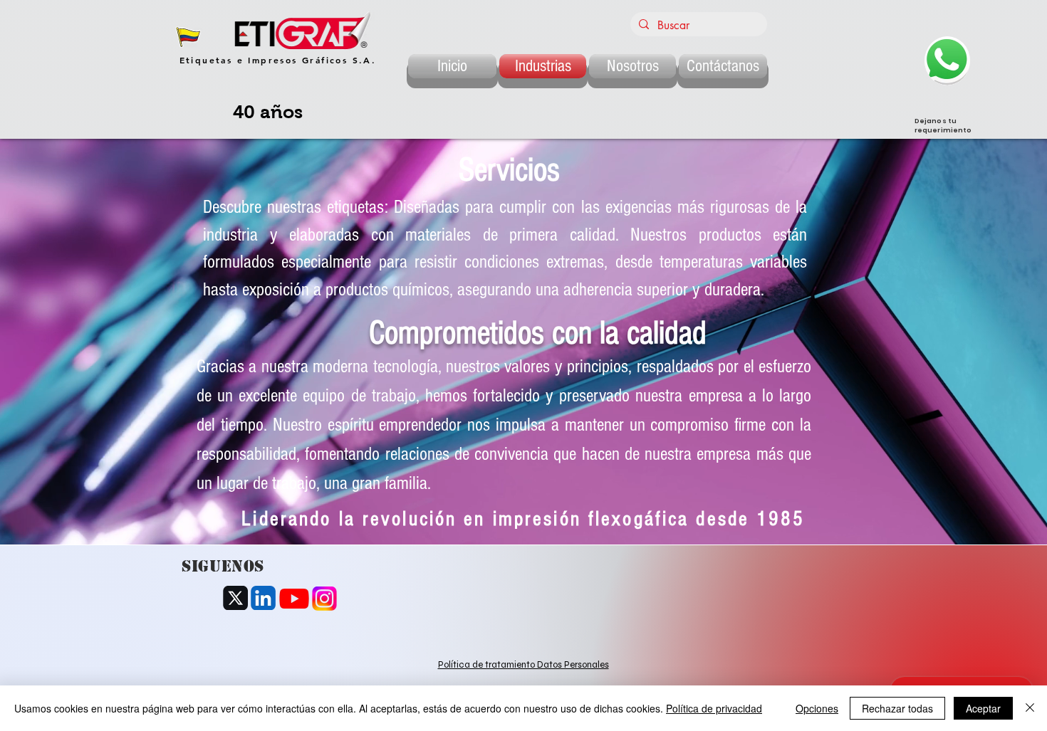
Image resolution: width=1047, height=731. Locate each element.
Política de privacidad (714, 708)
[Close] (1029, 708)
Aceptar (983, 708)
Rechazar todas (897, 708)
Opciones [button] (817, 708)
